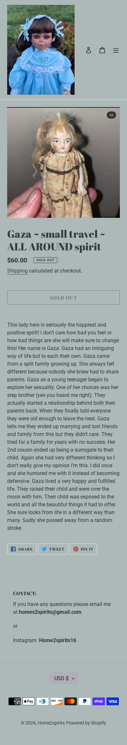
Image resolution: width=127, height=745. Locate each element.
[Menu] (116, 49)
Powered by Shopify (86, 722)
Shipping (17, 271)
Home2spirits (51, 722)
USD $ (61, 678)
